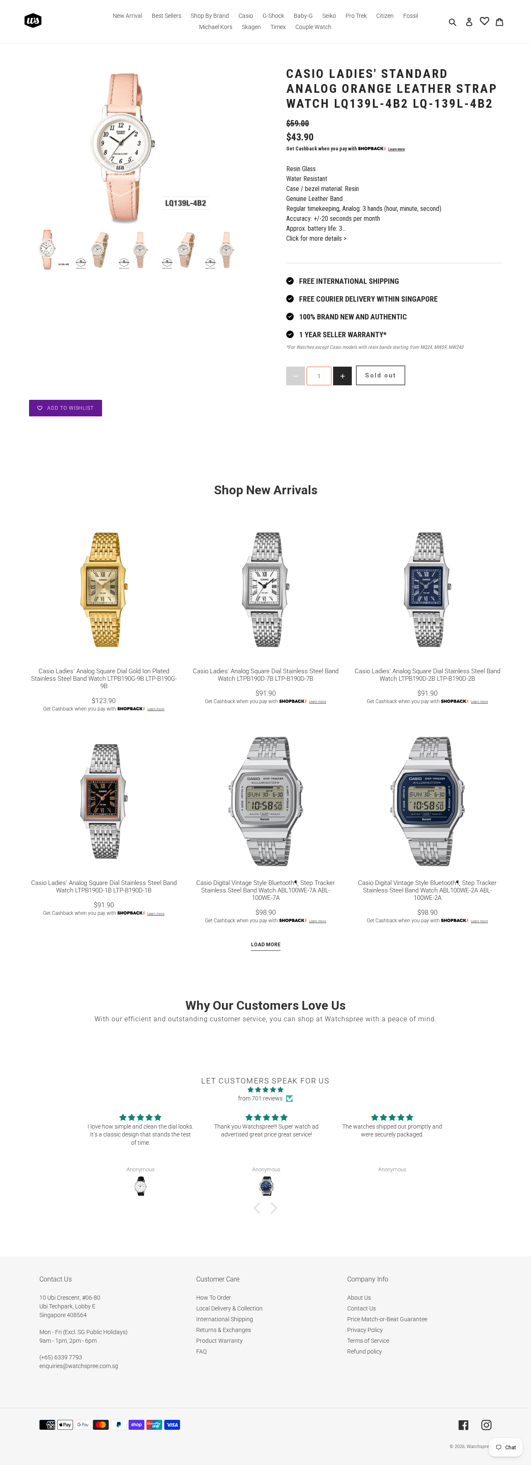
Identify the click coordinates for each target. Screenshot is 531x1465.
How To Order (213, 1297)
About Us (359, 1297)
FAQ (201, 1351)
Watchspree (479, 1446)
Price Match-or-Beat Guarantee (387, 1319)
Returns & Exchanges (223, 1330)
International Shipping (224, 1319)
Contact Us (361, 1308)
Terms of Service (368, 1340)
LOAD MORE (265, 945)
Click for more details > (316, 238)
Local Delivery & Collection (229, 1308)
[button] (259, 1208)
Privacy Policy (365, 1330)
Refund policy (364, 1351)
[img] (265, 1089)
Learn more (396, 149)
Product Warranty (219, 1340)
